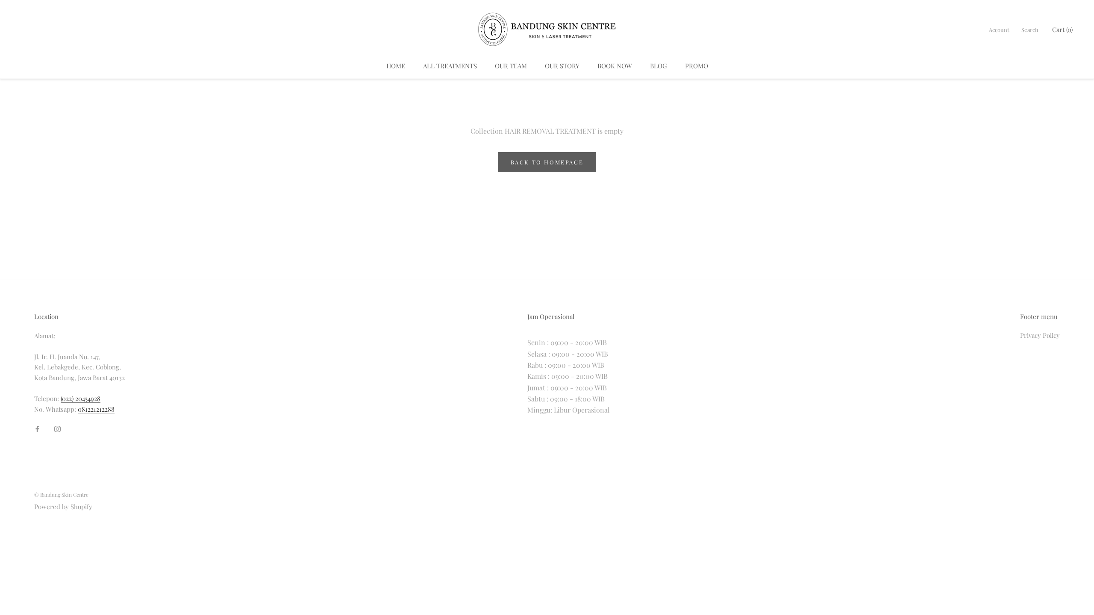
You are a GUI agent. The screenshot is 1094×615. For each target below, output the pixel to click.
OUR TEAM (511, 66)
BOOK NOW (614, 66)
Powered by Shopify (63, 506)
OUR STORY (562, 66)
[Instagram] (57, 428)
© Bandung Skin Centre (61, 494)
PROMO (696, 66)
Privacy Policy (1040, 335)
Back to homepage (547, 162)
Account (999, 29)
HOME (395, 66)
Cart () (1062, 29)
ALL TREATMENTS (450, 66)
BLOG (658, 66)
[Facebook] (37, 428)
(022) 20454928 (80, 398)
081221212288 (96, 409)
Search (1029, 29)
